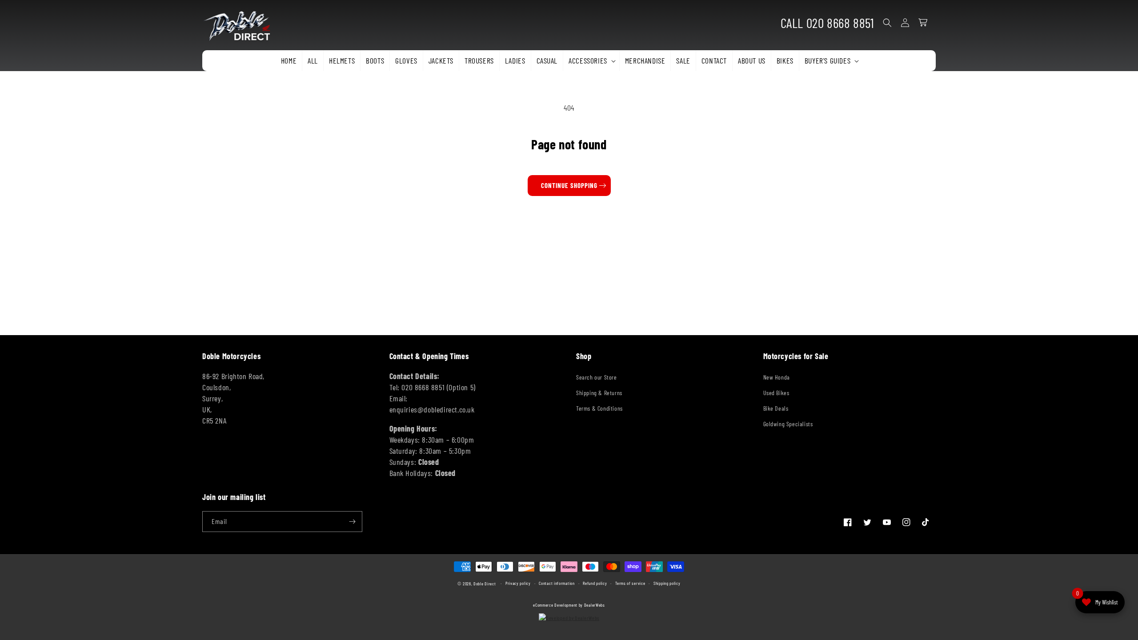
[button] (591, 60)
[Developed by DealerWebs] (569, 618)
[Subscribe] (352, 521)
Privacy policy (518, 583)
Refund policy (595, 583)
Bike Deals (776, 408)
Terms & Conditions (599, 408)
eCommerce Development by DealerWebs (569, 605)
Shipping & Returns (599, 392)
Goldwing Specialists (788, 424)
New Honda (776, 377)
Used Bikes (776, 392)
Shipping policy (667, 583)
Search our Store (596, 377)
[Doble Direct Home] (240, 23)
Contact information (556, 583)
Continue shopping (569, 185)
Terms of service (630, 583)
